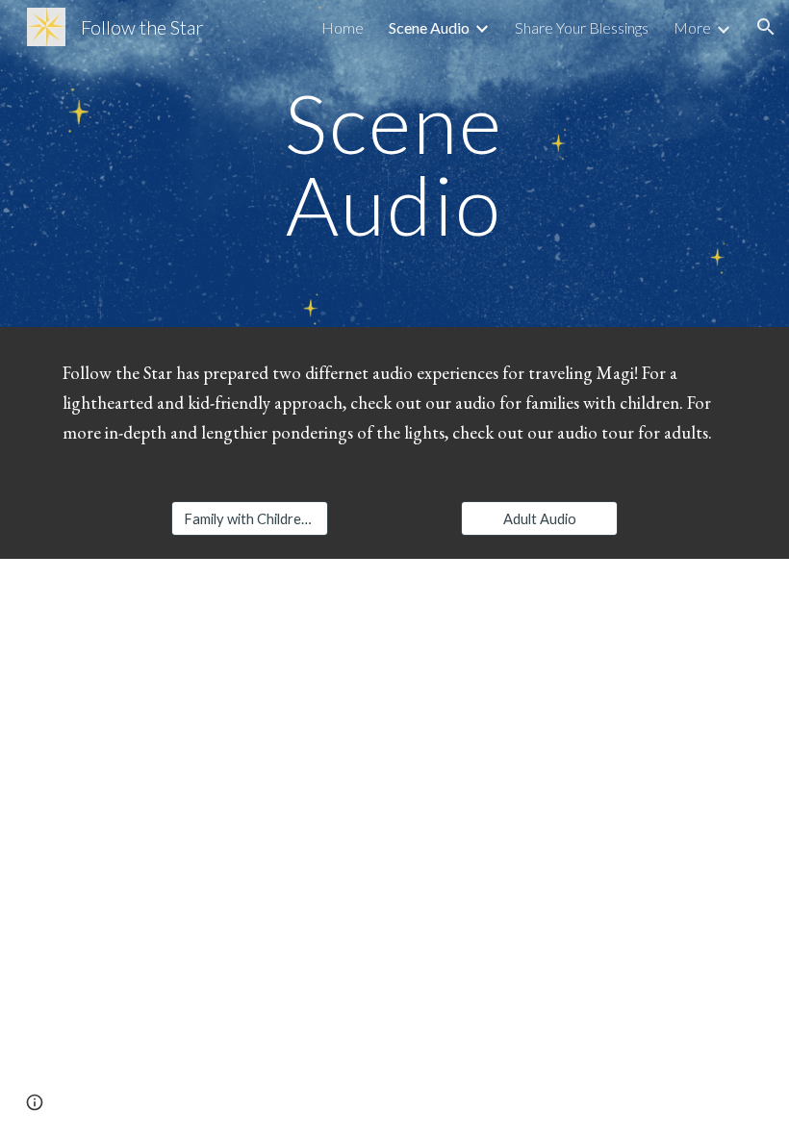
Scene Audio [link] (429, 27)
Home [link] (342, 27)
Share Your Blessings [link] (582, 27)
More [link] (692, 27)
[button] (766, 27)
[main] (395, 164)
